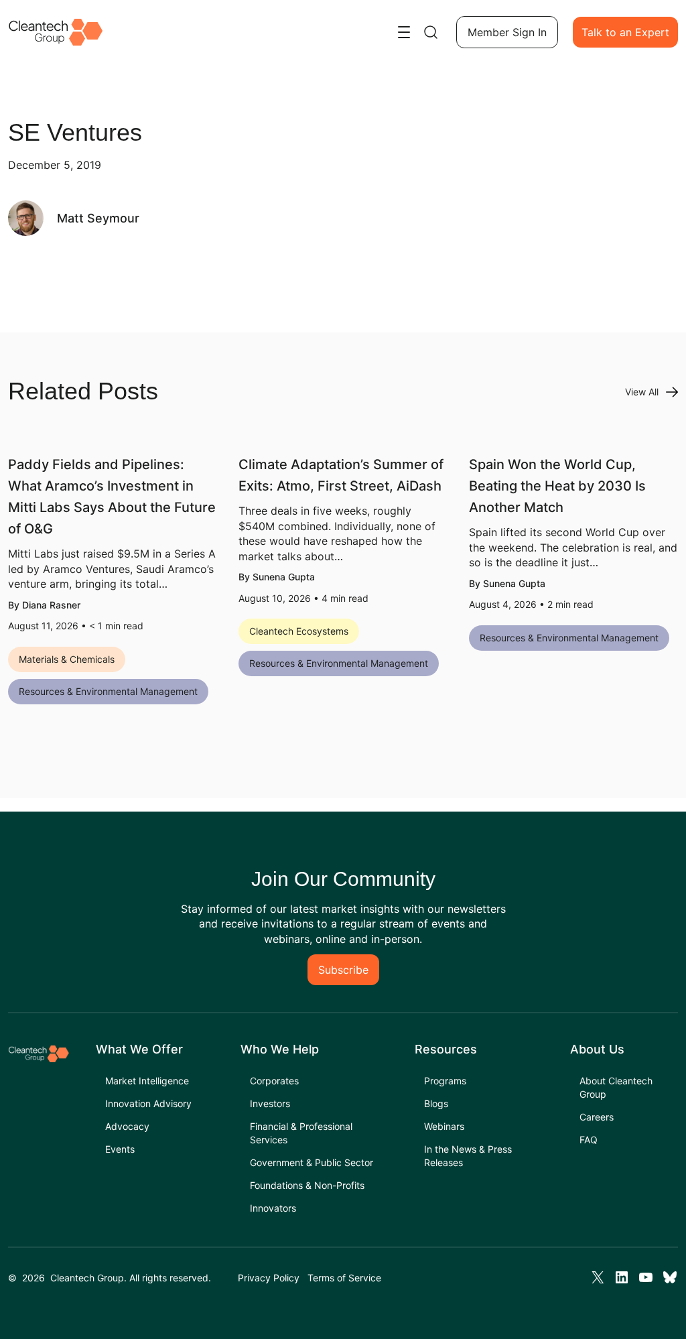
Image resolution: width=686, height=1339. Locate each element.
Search (430, 32)
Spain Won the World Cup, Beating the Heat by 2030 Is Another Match (557, 485)
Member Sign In (507, 32)
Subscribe (343, 969)
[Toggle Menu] (404, 32)
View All (642, 391)
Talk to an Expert (625, 32)
